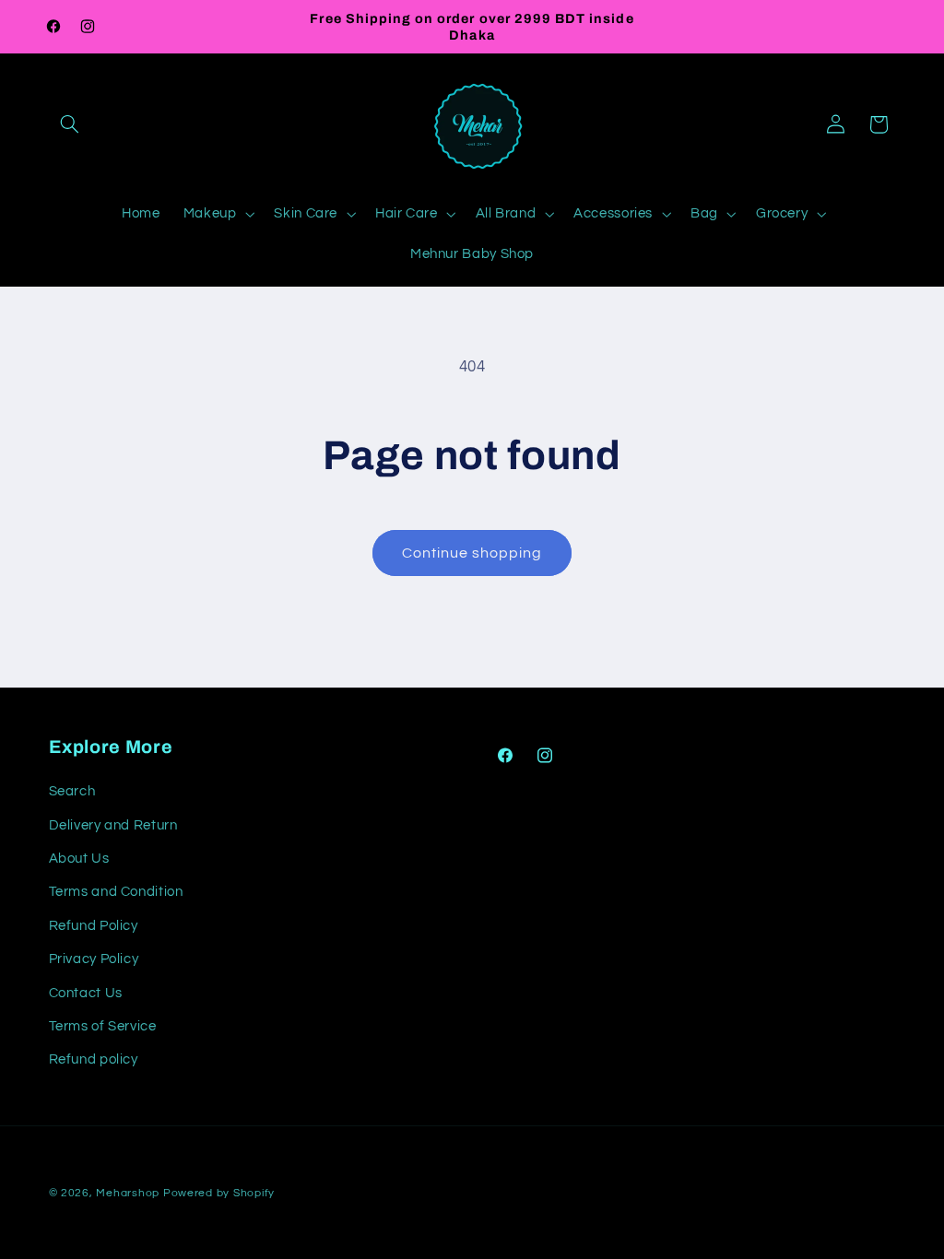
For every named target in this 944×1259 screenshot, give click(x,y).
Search (72, 791)
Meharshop (127, 1193)
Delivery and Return (113, 825)
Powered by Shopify (219, 1193)
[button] (70, 124)
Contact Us (86, 993)
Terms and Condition (116, 892)
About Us (79, 858)
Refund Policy (93, 926)
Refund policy (93, 1059)
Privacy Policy (94, 959)
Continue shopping (472, 553)
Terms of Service (103, 1026)
